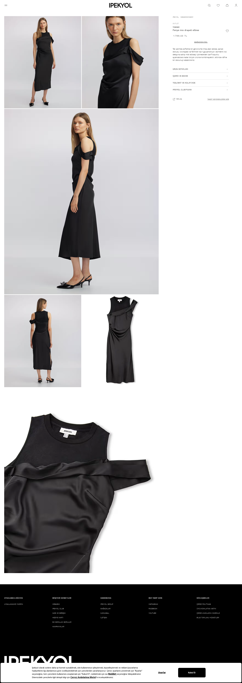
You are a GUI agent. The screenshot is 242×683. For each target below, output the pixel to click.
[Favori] (227, 30)
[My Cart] (227, 5)
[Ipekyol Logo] (121, 5)
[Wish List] (218, 5)
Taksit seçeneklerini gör (218, 99)
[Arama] (209, 5)
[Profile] (236, 5)
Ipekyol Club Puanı (182, 90)
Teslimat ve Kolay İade (184, 83)
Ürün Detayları (180, 69)
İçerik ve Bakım (180, 76)
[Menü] (6, 5)
